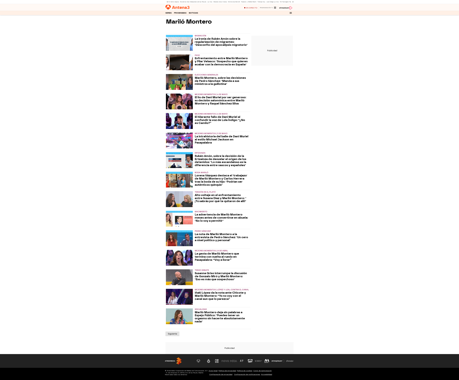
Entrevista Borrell (234, 2)
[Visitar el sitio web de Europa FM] (258, 361)
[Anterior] (166, 2)
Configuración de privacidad (220, 374)
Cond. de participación (262, 371)
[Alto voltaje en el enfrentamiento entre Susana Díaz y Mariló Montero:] (180, 199)
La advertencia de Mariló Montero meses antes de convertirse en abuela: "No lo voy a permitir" (221, 217)
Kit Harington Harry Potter (289, 2)
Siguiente (172, 334)
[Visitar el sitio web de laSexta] (208, 361)
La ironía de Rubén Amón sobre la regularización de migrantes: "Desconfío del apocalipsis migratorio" (221, 41)
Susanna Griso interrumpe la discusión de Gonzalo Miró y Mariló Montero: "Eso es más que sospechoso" (221, 276)
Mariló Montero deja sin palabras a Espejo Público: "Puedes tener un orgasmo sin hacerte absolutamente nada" (220, 317)
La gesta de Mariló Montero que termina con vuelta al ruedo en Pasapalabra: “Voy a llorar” (217, 256)
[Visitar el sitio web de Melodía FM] (266, 361)
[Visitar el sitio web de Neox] (216, 361)
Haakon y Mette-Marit (248, 2)
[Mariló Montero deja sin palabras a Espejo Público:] (180, 316)
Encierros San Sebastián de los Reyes (193, 2)
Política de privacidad (227, 371)
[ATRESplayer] (286, 8)
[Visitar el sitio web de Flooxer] (289, 361)
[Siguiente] (292, 2)
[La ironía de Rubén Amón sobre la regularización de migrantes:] (180, 43)
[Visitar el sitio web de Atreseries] (241, 361)
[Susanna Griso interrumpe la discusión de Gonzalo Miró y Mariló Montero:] (180, 277)
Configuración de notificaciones (247, 374)
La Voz (210, 2)
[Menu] (291, 13)
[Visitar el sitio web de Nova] (225, 361)
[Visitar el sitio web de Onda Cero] (250, 361)
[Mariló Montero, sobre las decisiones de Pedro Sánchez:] (180, 82)
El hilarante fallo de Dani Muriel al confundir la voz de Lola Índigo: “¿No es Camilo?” (220, 120)
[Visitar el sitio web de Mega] (233, 361)
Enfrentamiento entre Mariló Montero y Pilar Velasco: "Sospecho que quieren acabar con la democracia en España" (221, 61)
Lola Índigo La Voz (273, 2)
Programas (180, 13)
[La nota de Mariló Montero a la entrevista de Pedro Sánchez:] (180, 238)
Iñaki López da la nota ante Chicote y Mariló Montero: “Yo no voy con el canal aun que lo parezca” (220, 295)
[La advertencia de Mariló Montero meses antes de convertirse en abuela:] (180, 219)
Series (168, 13)
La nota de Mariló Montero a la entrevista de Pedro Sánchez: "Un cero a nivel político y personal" (221, 237)
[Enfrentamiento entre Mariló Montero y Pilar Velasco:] (180, 62)
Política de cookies (244, 371)
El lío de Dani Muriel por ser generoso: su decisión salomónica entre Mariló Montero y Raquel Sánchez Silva (220, 100)
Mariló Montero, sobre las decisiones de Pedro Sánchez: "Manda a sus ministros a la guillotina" (220, 81)
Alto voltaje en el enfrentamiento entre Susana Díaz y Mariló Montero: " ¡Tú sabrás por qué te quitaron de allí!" (220, 198)
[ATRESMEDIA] (173, 360)
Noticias (193, 13)
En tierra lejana (173, 2)
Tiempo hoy (261, 2)
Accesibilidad (266, 374)
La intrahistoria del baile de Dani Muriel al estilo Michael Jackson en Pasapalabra (221, 139)
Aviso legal (213, 371)
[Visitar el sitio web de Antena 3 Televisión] (200, 361)
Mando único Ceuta (220, 2)
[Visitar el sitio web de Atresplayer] (278, 361)
